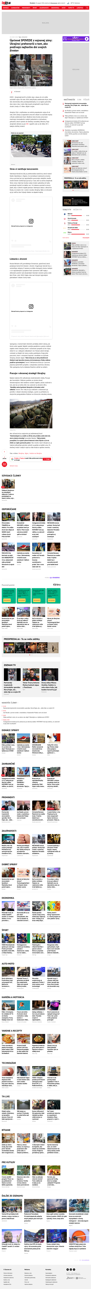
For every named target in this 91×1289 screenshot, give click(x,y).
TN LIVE (6, 1096)
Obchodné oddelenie (51, 1277)
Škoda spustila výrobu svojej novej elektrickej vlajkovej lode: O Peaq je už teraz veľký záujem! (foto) (38, 916)
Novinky (49, 988)
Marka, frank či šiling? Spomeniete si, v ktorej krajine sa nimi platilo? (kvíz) (53, 916)
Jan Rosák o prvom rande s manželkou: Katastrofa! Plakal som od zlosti (25, 712)
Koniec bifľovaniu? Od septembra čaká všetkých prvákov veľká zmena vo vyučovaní (38, 1115)
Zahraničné (15, 8)
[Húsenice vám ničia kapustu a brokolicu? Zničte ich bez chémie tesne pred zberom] (23, 1170)
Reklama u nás (28, 1273)
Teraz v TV (67, 209)
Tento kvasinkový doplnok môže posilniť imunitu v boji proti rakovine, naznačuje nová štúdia (8, 1082)
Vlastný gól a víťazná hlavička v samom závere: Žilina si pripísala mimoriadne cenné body (38, 949)
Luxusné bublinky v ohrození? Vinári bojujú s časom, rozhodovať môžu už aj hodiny (53, 849)
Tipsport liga (4, 954)
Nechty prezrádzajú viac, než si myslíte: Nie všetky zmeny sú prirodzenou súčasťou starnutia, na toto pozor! (23, 849)
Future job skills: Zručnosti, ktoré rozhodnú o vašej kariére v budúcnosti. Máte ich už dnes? (22, 1016)
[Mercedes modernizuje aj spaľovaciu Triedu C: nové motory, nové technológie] (38, 972)
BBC (27, 124)
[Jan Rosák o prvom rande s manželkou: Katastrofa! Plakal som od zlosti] (23, 805)
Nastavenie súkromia (9, 1277)
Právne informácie (8, 1273)
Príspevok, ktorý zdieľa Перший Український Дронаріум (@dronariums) (31, 336)
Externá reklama (28, 1275)
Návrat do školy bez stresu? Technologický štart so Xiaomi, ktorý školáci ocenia (53, 622)
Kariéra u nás (7, 1280)
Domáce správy (10, 730)
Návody (49, 1087)
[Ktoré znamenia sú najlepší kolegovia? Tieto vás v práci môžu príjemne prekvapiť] (53, 1005)
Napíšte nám (7, 1282)
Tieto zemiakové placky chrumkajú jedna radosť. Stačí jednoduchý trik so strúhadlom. (7, 1049)
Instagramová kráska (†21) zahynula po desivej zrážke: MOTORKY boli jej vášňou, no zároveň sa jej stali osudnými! (31, 722)
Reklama (27, 1269)
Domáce (6, 8)
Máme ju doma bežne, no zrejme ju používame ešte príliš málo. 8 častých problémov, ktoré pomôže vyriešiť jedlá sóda (23, 1149)
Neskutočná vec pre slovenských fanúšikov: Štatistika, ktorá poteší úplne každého (8, 622)
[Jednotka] (64, 223)
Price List (27, 1282)
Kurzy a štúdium (5, 1022)
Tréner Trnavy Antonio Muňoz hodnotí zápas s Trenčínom (31, 685)
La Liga (48, 954)
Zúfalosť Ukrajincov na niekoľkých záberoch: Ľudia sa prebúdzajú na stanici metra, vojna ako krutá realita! (8, 494)
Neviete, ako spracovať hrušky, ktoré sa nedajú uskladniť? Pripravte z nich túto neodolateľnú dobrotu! (53, 1181)
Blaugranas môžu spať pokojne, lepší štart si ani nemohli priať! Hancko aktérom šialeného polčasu (53, 949)
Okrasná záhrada (5, 1187)
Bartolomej (54, 3)
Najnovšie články (9, 703)
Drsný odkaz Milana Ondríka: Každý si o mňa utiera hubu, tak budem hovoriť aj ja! (49, 686)
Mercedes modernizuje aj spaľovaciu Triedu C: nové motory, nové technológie (38, 982)
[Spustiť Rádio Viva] (75, 37)
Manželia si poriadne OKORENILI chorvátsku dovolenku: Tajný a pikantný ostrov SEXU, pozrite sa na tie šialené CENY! (23, 782)
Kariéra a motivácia (13, 997)
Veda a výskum (5, 1087)
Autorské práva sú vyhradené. (73, 1274)
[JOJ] (64, 219)
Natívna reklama (28, 1284)
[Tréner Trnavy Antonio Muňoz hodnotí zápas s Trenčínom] (31, 674)
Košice (48, 755)
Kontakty (48, 1269)
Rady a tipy (34, 1053)
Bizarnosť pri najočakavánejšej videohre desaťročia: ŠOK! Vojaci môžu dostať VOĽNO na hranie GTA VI (38, 782)
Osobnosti (19, 820)
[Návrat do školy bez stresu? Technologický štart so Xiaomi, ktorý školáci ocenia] (23, 872)
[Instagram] (71, 1269)
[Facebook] (67, 1269)
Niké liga (34, 954)
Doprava (4, 988)
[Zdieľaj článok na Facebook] (4, 451)
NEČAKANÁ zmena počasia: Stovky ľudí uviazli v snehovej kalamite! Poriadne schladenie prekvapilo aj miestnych (38, 849)
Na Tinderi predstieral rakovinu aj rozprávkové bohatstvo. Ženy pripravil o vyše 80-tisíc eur (53, 1115)
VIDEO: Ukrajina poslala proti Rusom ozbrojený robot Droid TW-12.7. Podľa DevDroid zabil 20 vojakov (38, 1082)
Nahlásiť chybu (14, 466)
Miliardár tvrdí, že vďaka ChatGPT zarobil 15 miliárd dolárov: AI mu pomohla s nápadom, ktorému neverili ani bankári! (8, 916)
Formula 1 (19, 954)
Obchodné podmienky (30, 1277)
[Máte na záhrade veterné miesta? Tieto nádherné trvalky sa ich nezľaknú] (38, 1170)
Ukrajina (21, 453)
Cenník (26, 1280)
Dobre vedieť (4, 628)
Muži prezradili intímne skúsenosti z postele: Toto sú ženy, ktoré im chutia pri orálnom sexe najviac (79, 202)
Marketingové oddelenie (51, 1282)
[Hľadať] (87, 8)
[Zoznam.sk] (71, 1278)
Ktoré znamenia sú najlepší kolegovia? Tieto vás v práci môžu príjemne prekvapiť (53, 1016)
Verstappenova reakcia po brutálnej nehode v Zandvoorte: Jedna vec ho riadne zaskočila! (23, 949)
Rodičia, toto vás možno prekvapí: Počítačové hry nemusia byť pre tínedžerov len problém (7, 849)
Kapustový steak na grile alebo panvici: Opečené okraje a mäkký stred (38, 1048)
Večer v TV (77, 209)
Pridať (47, 459)
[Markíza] (64, 214)
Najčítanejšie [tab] (69, 99)
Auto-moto (8, 963)
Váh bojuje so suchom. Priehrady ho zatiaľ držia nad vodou (23, 1114)
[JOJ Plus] (64, 233)
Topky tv (71, 8)
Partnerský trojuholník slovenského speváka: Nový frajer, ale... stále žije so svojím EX (12, 687)
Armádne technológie (37, 1087)
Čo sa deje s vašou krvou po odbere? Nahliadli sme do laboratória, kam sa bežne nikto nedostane (23, 622)
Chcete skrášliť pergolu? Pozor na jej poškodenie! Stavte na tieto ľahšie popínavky (7, 1181)
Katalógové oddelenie (51, 1280)
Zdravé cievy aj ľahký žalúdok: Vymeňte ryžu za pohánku (52, 1048)
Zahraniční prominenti (52, 822)
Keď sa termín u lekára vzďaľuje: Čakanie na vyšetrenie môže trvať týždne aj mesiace (37, 622)
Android (18, 1085)
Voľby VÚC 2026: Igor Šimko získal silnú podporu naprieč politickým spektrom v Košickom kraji (53, 749)
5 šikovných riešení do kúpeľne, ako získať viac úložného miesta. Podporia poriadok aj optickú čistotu (38, 1149)
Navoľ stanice (66, 237)
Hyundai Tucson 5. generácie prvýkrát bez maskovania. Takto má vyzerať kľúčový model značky (23, 982)
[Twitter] (74, 1269)
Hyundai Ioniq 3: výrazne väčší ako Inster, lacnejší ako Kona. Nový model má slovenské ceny (53, 982)
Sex (72, 198)
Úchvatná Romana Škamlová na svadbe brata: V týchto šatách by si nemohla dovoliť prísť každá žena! (38, 816)
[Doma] (64, 228)
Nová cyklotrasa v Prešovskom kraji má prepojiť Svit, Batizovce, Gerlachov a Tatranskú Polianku (8, 982)
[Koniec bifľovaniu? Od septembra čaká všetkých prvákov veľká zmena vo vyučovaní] (38, 1105)
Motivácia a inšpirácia (37, 1022)
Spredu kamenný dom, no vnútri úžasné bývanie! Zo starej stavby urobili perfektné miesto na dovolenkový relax (53, 1149)
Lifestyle (80, 8)
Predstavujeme (20, 988)
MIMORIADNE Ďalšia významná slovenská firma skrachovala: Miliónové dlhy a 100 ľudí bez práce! (38, 749)
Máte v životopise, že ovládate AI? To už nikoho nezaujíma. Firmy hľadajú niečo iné (7, 1016)
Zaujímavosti (44, 8)
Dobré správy (9, 864)
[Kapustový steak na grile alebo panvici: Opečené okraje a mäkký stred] (38, 1039)
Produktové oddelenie (51, 1275)
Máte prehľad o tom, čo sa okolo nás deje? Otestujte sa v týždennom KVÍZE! (26, 717)
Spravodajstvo (49, 1273)
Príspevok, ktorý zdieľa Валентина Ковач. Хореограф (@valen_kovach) (31, 251)
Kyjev (26, 453)
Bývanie (6, 1130)
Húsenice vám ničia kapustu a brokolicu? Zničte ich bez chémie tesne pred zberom (23, 1181)
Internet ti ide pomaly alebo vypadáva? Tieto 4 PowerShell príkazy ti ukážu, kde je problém (53, 1082)
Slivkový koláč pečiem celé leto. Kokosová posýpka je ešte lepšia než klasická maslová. (23, 1049)
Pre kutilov (8, 1162)
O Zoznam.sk (7, 1269)
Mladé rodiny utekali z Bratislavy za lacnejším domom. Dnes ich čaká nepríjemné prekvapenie (8, 1115)
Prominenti (26, 8)
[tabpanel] (76, 119)
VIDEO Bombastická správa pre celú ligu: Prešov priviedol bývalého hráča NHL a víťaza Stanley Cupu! (8, 949)
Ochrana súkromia (8, 1275)
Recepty (49, 1187)
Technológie (9, 1062)
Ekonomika (55, 8)
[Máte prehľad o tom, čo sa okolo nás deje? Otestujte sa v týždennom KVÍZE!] (8, 738)
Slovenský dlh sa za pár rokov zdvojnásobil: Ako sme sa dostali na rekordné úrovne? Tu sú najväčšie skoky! (23, 916)
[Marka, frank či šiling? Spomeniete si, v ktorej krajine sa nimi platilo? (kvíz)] (53, 906)
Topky (20, 37)
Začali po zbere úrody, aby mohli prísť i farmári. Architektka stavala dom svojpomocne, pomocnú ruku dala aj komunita (8, 1149)
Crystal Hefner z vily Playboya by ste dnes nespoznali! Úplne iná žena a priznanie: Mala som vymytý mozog (53, 816)
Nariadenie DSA (7, 1284)
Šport (35, 8)
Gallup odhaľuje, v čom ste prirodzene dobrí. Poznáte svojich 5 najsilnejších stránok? (38, 1016)
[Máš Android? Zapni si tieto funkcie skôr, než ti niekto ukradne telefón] (23, 1071)
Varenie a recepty (12, 1030)
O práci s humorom (51, 1022)
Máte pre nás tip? (50, 1284)
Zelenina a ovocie (21, 1187)
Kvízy (63, 8)
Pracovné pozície (8, 585)
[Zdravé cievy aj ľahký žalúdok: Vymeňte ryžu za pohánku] (53, 1039)
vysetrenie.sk (20, 855)
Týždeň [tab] (86, 99)
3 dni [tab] (79, 99)
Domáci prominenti (6, 822)
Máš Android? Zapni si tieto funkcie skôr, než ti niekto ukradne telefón (23, 1081)
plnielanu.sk (35, 889)
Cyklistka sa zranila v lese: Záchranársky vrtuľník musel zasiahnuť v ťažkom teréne (23, 749)
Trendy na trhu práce (21, 1022)
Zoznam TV (10, 665)
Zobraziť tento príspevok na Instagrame (22, 226)
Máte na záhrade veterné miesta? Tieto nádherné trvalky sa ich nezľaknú (37, 1181)
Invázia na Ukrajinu (35, 453)
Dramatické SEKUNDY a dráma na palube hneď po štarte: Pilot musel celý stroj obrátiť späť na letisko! (53, 782)
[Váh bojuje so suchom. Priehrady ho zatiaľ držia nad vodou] (23, 1105)
